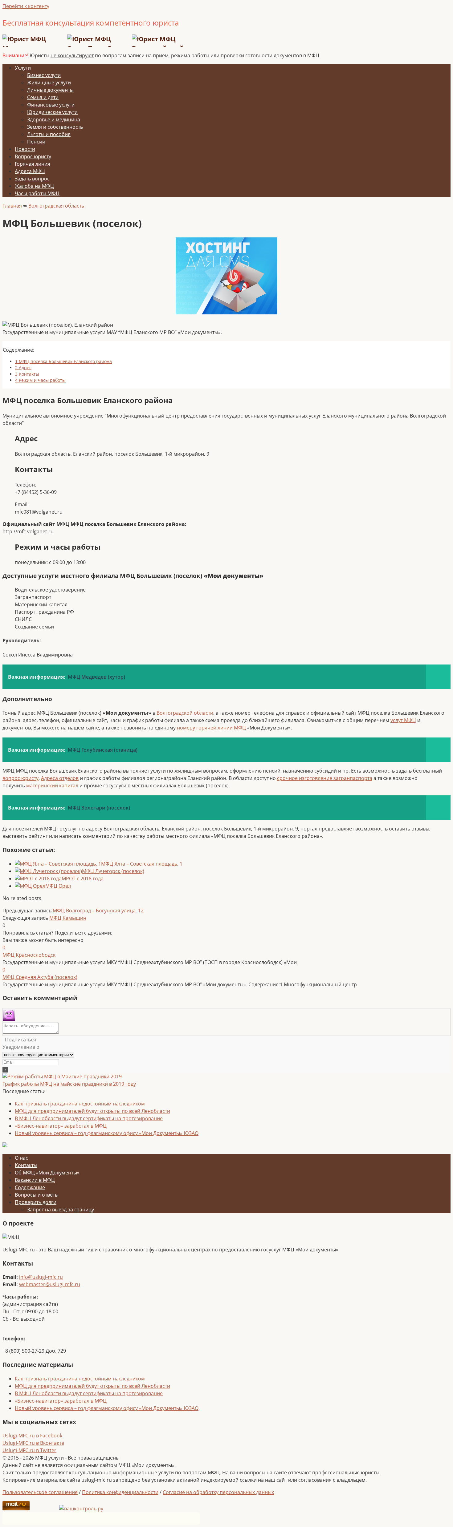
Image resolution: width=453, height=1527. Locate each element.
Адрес (23, 367)
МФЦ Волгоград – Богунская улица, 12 (98, 910)
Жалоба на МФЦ (34, 186)
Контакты (27, 374)
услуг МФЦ (403, 720)
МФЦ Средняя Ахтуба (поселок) (39, 977)
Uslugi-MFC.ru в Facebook (32, 1435)
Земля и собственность (55, 126)
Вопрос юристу (33, 156)
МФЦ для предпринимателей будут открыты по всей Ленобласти (92, 1111)
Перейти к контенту (25, 6)
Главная (12, 205)
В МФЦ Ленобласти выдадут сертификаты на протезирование (89, 1118)
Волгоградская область (56, 205)
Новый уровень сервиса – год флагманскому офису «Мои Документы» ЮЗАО (106, 1133)
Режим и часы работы (40, 380)
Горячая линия (32, 163)
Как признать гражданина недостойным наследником (80, 1103)
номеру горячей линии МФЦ (211, 727)
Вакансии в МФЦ (35, 1180)
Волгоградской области (185, 712)
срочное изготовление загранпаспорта (324, 778)
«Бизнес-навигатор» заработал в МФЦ (61, 1125)
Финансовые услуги (51, 104)
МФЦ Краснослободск (28, 954)
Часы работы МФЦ (37, 193)
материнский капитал (52, 785)
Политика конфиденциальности (120, 1492)
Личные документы (50, 90)
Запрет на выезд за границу (60, 1209)
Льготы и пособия (49, 134)
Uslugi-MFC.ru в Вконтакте (33, 1443)
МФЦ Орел (58, 886)
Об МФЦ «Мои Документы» (47, 1172)
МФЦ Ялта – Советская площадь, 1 (141, 863)
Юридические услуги (52, 112)
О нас (21, 1157)
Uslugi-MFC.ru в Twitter (29, 1450)
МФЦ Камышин (67, 918)
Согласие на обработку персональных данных (218, 1492)
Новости (25, 149)
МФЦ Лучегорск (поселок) (113, 871)
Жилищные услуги (49, 82)
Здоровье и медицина (53, 119)
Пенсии (36, 141)
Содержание (30, 1187)
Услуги (23, 67)
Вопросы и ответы (37, 1194)
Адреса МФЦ (30, 171)
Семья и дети (43, 97)
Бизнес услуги (44, 75)
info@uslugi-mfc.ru (41, 1277)
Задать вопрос (32, 178)
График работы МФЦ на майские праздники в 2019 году (69, 1084)
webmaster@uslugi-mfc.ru (49, 1284)
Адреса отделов (60, 778)
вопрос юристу (20, 778)
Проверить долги (35, 1202)
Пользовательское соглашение (40, 1492)
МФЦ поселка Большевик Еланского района (63, 361)
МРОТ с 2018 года (83, 878)
